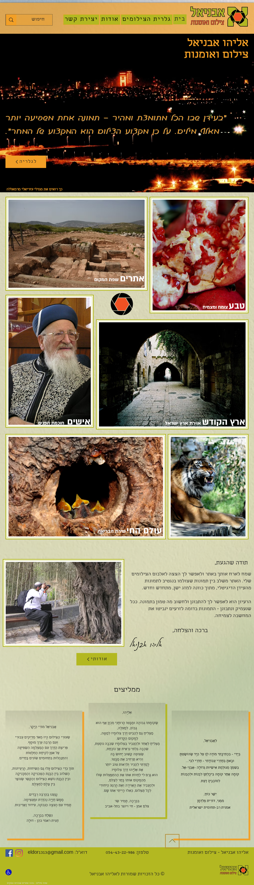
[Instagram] (19, 853)
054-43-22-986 (120, 852)
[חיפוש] (11, 19)
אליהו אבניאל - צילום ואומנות (215, 852)
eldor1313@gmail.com (50, 852)
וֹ (134, 775)
